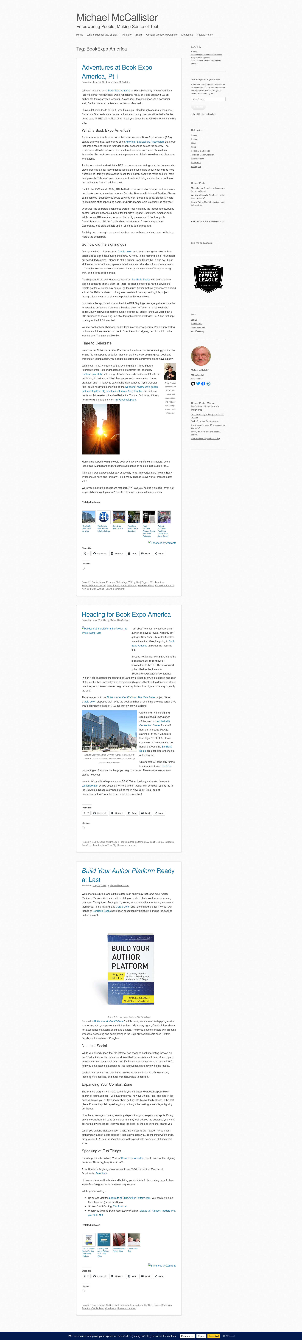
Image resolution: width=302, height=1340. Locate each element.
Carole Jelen (125, 251)
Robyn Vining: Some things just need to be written (207, 203)
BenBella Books (141, 279)
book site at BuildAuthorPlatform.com (129, 1198)
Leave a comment (115, 588)
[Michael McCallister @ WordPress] (209, 383)
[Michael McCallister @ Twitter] (198, 383)
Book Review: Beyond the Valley (205, 438)
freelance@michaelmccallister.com (206, 54)
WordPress (196, 162)
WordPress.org (197, 331)
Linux (193, 142)
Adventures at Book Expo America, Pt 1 (117, 71)
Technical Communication (202, 154)
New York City (89, 588)
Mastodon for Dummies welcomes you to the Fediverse (208, 189)
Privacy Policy (205, 34)
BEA (146, 841)
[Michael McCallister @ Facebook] (203, 383)
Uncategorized (197, 158)
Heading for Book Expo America (86, 528)
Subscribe (198, 106)
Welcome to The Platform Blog (119, 1249)
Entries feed (196, 323)
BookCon (167, 766)
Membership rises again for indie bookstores (104, 528)
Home (79, 34)
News (102, 582)
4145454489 (196, 378)
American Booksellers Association (145, 141)
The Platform (120, 1206)
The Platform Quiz (132, 1249)
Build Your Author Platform (108, 1021)
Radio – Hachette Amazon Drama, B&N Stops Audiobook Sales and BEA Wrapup (149, 531)
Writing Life (134, 582)
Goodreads (110, 1308)
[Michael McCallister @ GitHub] (193, 383)
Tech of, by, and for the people (204, 421)
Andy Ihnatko (113, 585)
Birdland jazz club (92, 374)
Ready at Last (128, 875)
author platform (129, 585)
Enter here (101, 1173)
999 (152, 582)
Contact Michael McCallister (162, 34)
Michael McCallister (116, 16)
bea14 (153, 841)
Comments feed (198, 327)
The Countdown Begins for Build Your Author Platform (88, 1252)
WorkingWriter (90, 785)
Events (194, 138)
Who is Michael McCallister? (103, 34)
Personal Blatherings (116, 582)
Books (139, 34)
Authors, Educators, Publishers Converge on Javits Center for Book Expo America (163, 531)
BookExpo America (164, 585)
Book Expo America (119, 90)
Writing (100, 588)
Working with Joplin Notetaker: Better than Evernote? (207, 196)
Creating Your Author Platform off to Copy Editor (103, 1252)
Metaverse (187, 34)
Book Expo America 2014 (118, 527)
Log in (194, 319)
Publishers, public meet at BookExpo (133, 528)
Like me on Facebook (202, 242)
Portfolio (127, 34)
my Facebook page (125, 399)
